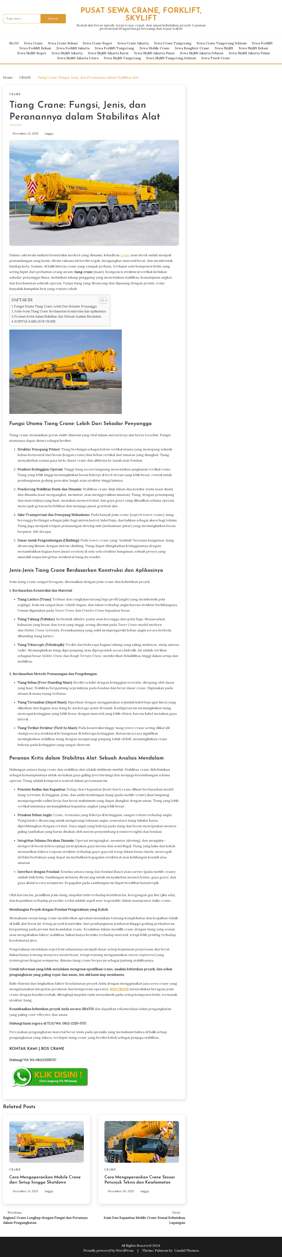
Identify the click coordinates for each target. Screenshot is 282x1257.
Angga (49, 133)
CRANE (15, 94)
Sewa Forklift (262, 43)
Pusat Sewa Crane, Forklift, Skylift (141, 14)
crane (125, 255)
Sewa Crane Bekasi (62, 43)
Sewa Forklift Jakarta (73, 48)
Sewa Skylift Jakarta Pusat (154, 53)
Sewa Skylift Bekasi (253, 48)
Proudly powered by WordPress (108, 1250)
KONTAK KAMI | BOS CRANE (35, 321)
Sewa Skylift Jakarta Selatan (201, 53)
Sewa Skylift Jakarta (67, 53)
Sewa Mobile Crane (155, 48)
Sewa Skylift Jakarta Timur (249, 53)
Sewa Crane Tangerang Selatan (221, 43)
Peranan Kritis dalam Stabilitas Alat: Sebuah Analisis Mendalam (57, 316)
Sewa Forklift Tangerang (114, 48)
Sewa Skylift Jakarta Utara (77, 58)
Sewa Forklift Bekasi (35, 48)
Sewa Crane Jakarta (133, 43)
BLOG (14, 43)
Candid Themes (186, 1250)
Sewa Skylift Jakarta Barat (108, 53)
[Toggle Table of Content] (101, 300)
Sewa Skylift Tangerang (122, 58)
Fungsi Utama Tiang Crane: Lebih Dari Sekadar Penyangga (55, 306)
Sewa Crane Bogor (97, 43)
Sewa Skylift (224, 48)
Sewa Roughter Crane (192, 48)
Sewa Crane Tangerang (172, 43)
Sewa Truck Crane (215, 58)
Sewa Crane (33, 43)
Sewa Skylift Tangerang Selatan (171, 58)
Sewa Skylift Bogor (31, 53)
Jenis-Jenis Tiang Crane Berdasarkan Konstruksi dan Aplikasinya (60, 311)
